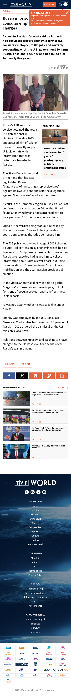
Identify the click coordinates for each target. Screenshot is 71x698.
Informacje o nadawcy (35, 597)
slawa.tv (35, 627)
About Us (35, 557)
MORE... (62, 387)
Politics (35, 510)
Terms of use (35, 570)
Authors (36, 562)
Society (35, 523)
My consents (35, 605)
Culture (35, 535)
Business (35, 514)
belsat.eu (35, 623)
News (35, 506)
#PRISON (25, 364)
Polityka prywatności (35, 592)
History (35, 540)
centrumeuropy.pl (35, 619)
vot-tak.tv (35, 632)
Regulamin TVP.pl (35, 588)
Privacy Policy (35, 575)
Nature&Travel (35, 544)
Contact (36, 566)
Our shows (35, 518)
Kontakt (36, 601)
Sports (35, 531)
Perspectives (36, 527)
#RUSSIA (9, 364)
